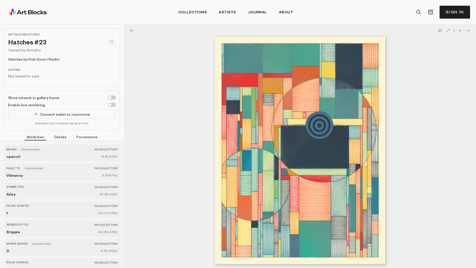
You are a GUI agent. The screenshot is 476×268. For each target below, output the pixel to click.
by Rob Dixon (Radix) (34, 59)
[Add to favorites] (111, 42)
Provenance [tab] (86, 136)
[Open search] (419, 12)
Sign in (455, 12)
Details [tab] (60, 136)
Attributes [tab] (35, 136)
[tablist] (62, 137)
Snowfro (34, 50)
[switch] (112, 98)
